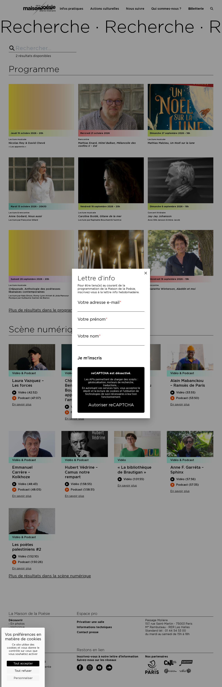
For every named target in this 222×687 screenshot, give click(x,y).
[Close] (145, 273)
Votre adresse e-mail (98, 302)
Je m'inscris (90, 357)
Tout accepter (23, 663)
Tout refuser (23, 670)
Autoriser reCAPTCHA (111, 404)
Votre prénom (92, 319)
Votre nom (88, 336)
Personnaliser (23, 678)
